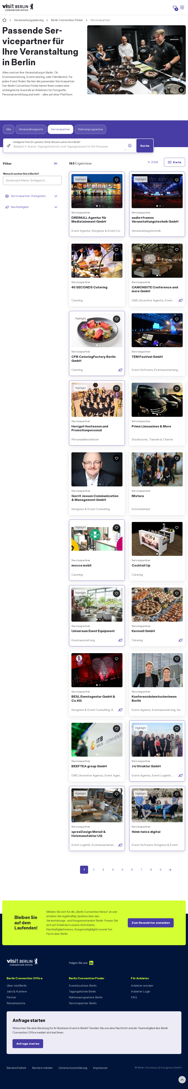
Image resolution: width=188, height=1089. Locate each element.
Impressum (100, 1068)
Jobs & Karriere (17, 991)
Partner (11, 997)
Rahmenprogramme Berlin (85, 997)
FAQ (134, 997)
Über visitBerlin (17, 985)
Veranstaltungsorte (31, 129)
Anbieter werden (142, 985)
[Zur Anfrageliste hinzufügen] (116, 180)
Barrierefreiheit (16, 1068)
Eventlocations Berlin (83, 985)
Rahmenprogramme (90, 129)
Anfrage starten (27, 1043)
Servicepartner (60, 129)
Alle (8, 129)
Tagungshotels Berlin (82, 991)
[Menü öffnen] (182, 7)
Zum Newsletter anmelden (151, 922)
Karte (177, 162)
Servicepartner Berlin (83, 1003)
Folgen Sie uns (78, 963)
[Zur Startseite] (4, 20)
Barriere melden (42, 1068)
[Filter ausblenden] (55, 163)
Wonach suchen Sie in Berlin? (21, 173)
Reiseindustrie (16, 1003)
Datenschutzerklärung (73, 1068)
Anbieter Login (140, 991)
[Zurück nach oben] (182, 1079)
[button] (181, 90)
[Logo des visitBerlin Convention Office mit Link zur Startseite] (17, 7)
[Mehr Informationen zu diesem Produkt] (129, 145)
